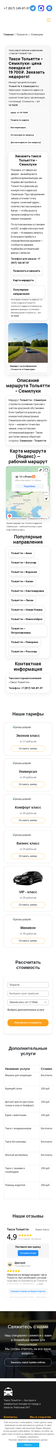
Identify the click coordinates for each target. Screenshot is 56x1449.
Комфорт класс (28, 807)
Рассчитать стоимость (28, 1022)
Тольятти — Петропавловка (20, 630)
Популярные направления (21, 291)
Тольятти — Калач (22, 581)
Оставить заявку (28, 748)
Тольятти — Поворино (24, 642)
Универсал (28, 772)
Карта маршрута (23, 280)
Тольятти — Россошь (24, 651)
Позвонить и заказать (26, 270)
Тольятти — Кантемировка (27, 591)
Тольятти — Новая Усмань (27, 609)
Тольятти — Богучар (23, 562)
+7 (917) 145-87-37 (17, 8)
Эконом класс (28, 736)
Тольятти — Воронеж (24, 572)
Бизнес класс (28, 843)
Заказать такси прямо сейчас (28, 1362)
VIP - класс (28, 892)
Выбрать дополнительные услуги (25, 1010)
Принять (28, 1445)
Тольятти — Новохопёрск (26, 619)
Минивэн (28, 928)
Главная (8, 34)
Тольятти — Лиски (22, 600)
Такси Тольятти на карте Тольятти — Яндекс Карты (28, 1297)
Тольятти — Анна (21, 553)
